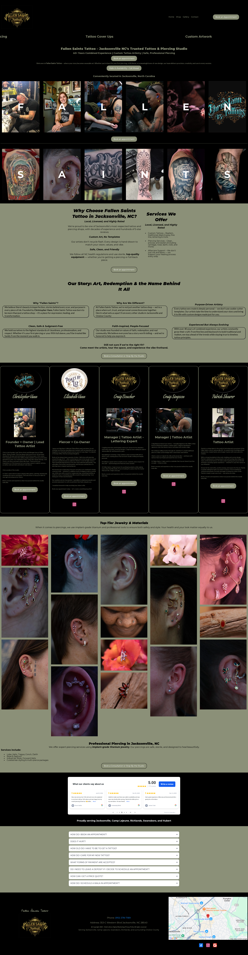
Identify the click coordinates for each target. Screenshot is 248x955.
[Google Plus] (214, 945)
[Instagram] (208, 945)
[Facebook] (201, 945)
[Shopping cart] (201, 17)
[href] (208, 918)
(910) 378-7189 (123, 917)
